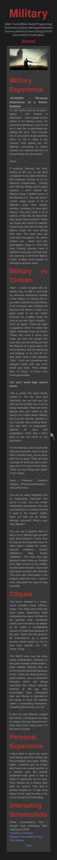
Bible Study (27, 24)
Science (10, 31)
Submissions (12, 27)
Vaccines (18, 35)
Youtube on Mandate (21, 833)
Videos (31, 31)
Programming (43, 24)
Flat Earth (31, 35)
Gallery (21, 31)
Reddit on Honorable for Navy (26, 836)
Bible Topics (12, 24)
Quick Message (30, 27)
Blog (39, 31)
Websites (46, 27)
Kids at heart (17, 840)
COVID (47, 31)
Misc (41, 35)
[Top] (28, 845)
